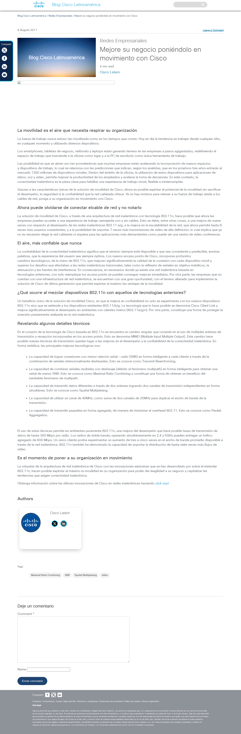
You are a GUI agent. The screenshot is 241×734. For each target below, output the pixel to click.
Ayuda (59, 701)
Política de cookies (132, 701)
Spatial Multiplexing (85, 575)
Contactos (36, 701)
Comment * (25, 614)
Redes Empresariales (60, 16)
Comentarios (48, 701)
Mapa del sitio (70, 701)
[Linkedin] (65, 527)
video (105, 575)
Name (22, 669)
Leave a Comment (213, 30)
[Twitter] (56, 527)
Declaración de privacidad (111, 701)
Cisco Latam (110, 72)
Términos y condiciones (87, 701)
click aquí (162, 483)
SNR (67, 575)
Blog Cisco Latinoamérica (31, 16)
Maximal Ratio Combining (45, 575)
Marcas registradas (150, 701)
